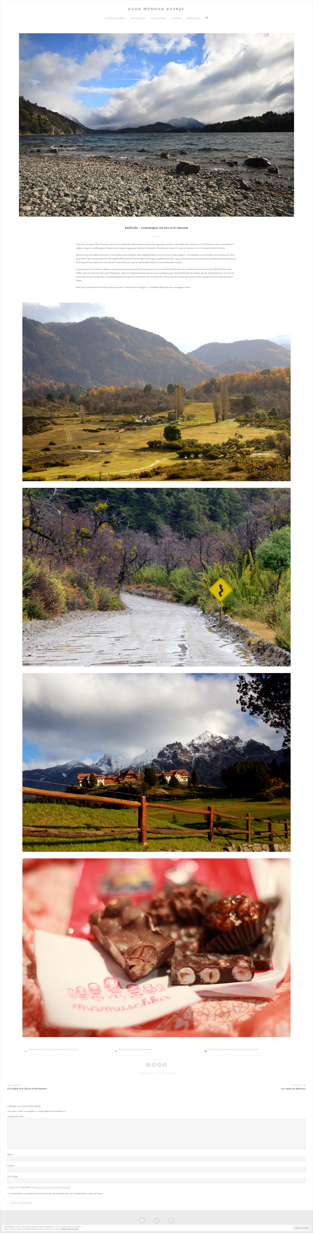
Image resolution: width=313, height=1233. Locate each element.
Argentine (151, 1073)
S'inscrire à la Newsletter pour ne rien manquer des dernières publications (55, 1194)
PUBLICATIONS (158, 18)
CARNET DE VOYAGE (115, 18)
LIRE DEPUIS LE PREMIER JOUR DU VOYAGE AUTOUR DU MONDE (233, 1049)
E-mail (11, 1166)
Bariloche (171, 1073)
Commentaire (16, 1117)
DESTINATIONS (138, 18)
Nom (10, 1155)
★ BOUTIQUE (193, 18)
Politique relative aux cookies (70, 1229)
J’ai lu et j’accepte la (40, 1187)
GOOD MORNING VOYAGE (156, 9)
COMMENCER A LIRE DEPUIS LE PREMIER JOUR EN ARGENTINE (52, 1049)
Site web (12, 1177)
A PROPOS (176, 18)
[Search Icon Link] (207, 17)
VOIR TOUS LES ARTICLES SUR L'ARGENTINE (135, 1049)
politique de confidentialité (52, 1187)
